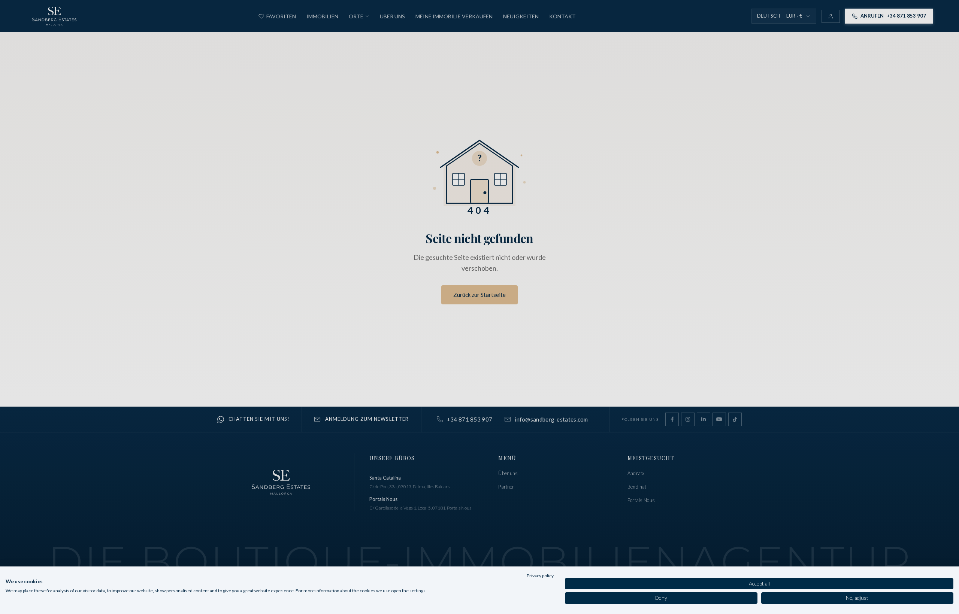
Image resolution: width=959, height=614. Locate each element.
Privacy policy (540, 575)
